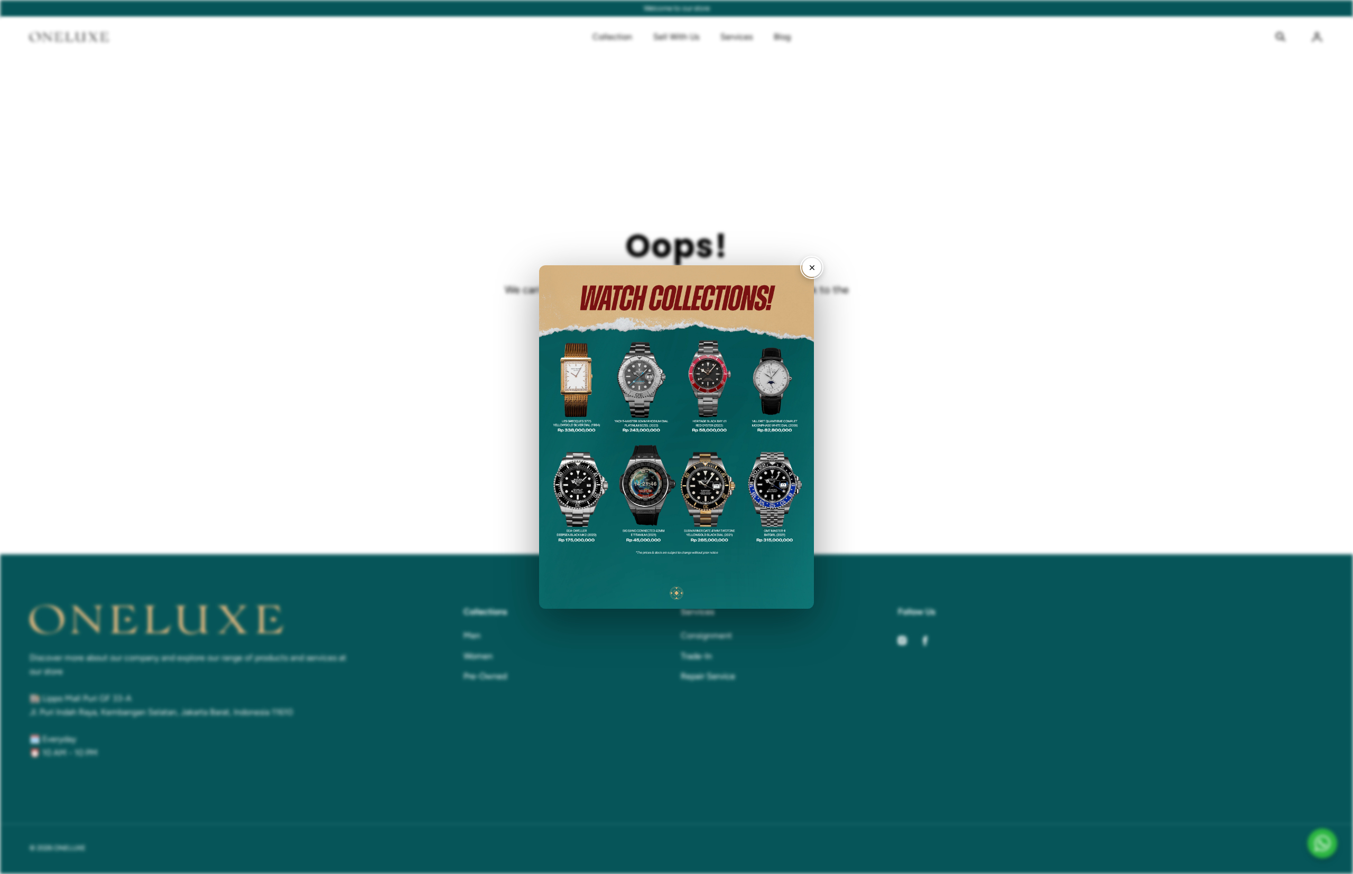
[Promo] (676, 437)
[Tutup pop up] (811, 267)
